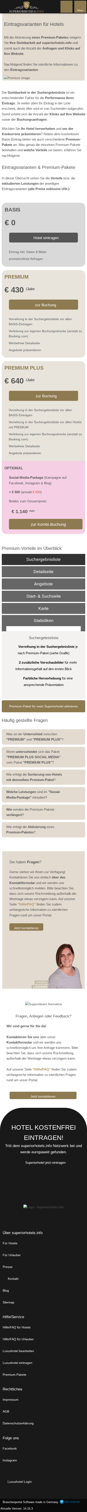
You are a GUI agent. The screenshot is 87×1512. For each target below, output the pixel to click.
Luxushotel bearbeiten (18, 1351)
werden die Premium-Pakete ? (30, 812)
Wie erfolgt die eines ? (30, 829)
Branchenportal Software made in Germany (29, 1502)
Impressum (11, 1399)
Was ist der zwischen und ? (34, 736)
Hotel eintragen (45, 238)
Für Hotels (10, 1243)
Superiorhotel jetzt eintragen (45, 1162)
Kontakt (13, 1278)
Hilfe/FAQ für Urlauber (18, 1339)
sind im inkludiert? (33, 794)
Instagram (10, 1460)
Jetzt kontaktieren (26, 928)
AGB (6, 1411)
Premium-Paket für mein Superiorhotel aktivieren (43, 706)
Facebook (10, 1448)
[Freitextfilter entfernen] (66, 6)
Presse (7, 1267)
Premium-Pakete (14, 1374)
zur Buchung (45, 305)
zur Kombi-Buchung (48, 524)
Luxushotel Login (19, 1481)
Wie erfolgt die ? (34, 777)
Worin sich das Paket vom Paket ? (33, 757)
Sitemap (8, 1302)
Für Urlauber (12, 1255)
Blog (6, 1290)
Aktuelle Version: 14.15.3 (16, 1508)
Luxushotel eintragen (17, 1363)
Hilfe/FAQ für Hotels (17, 1327)
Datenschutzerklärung (18, 1423)
